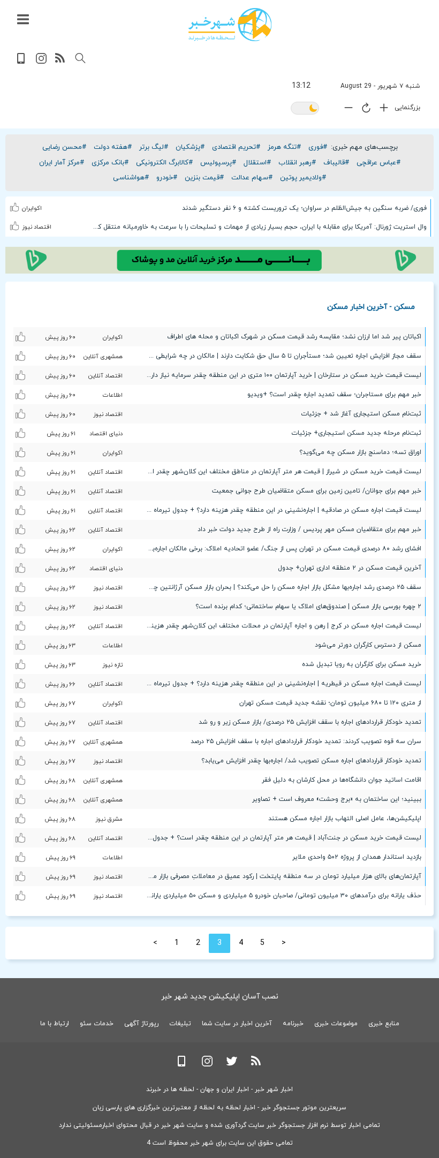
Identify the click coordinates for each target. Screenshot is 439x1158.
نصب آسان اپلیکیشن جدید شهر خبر (219, 997)
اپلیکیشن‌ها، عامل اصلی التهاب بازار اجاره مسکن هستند (344, 818)
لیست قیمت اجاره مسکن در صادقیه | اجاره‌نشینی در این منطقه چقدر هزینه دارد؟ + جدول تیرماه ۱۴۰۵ (281, 510)
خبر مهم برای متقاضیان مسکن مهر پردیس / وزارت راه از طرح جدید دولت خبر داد (309, 529)
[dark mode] (304, 109)
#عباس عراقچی (378, 163)
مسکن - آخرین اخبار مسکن (371, 306)
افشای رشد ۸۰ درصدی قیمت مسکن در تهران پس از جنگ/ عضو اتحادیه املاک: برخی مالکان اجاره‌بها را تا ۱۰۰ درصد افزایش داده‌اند (281, 548)
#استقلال (257, 163)
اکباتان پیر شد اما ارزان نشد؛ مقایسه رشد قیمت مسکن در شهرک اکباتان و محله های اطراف (294, 336)
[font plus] (381, 110)
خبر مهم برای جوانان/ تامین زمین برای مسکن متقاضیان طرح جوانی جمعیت (316, 491)
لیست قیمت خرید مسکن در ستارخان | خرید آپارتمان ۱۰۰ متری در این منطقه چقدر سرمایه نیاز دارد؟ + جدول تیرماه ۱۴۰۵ (281, 375)
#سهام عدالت (252, 178)
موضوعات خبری (336, 1023)
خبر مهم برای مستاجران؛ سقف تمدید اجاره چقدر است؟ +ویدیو (334, 394)
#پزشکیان (190, 147)
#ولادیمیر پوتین (303, 178)
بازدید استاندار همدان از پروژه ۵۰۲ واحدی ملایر (356, 857)
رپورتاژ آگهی (141, 1023)
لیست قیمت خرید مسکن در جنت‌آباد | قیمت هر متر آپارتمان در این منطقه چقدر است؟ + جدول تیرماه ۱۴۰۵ (281, 838)
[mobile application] (22, 62)
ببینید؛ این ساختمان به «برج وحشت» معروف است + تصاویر (336, 799)
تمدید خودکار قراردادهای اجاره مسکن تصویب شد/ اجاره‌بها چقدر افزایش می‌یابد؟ (311, 760)
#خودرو (166, 178)
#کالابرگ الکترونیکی (164, 163)
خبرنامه (293, 1023)
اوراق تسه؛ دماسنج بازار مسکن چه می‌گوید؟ (360, 452)
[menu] (23, 20)
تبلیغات (180, 1023)
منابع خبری (383, 1023)
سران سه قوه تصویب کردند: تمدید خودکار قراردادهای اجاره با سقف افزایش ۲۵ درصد (306, 741)
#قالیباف (336, 163)
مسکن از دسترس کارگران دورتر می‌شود (368, 645)
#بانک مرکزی (110, 163)
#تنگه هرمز (284, 147)
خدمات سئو (96, 1023)
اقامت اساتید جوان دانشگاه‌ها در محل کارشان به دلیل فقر (341, 780)
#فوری (317, 147)
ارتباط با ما (54, 1023)
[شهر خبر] (229, 24)
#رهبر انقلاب (297, 163)
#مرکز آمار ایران (61, 163)
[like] (16, 206)
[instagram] (41, 62)
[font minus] (346, 110)
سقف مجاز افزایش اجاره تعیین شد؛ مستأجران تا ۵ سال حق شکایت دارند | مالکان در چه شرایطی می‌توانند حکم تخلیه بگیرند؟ (281, 356)
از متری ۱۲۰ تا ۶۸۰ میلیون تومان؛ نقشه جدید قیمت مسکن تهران (330, 703)
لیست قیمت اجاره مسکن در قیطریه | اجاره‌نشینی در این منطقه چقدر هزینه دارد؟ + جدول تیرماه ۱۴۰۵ (281, 683)
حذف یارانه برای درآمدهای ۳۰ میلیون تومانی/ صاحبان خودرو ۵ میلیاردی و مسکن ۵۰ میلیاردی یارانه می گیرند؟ (281, 895)
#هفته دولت (113, 147)
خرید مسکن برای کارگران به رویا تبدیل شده (361, 664)
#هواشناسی (131, 178)
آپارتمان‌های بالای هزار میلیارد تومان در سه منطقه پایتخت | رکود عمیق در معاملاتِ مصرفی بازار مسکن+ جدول (281, 876)
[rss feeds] (60, 62)
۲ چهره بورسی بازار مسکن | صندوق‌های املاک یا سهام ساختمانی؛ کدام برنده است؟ (308, 606)
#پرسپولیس (218, 163)
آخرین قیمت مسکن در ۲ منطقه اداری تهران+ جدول (349, 568)
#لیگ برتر (153, 147)
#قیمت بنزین (204, 178)
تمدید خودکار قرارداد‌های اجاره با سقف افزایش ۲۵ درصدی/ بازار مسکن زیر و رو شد (310, 722)
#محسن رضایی (64, 147)
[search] (80, 58)
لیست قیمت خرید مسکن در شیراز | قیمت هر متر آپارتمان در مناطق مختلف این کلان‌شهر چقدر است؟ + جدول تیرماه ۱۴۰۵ (281, 471)
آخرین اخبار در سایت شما (237, 1023)
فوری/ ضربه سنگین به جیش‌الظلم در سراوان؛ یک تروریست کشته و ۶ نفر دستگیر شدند (304, 208)
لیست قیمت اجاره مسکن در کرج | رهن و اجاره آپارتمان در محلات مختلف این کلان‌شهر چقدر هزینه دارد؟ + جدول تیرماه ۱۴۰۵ (281, 626)
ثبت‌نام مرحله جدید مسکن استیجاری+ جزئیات (356, 433)
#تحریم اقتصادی (236, 147)
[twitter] (231, 1064)
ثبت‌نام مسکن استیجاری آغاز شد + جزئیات (361, 414)
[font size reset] (363, 110)
